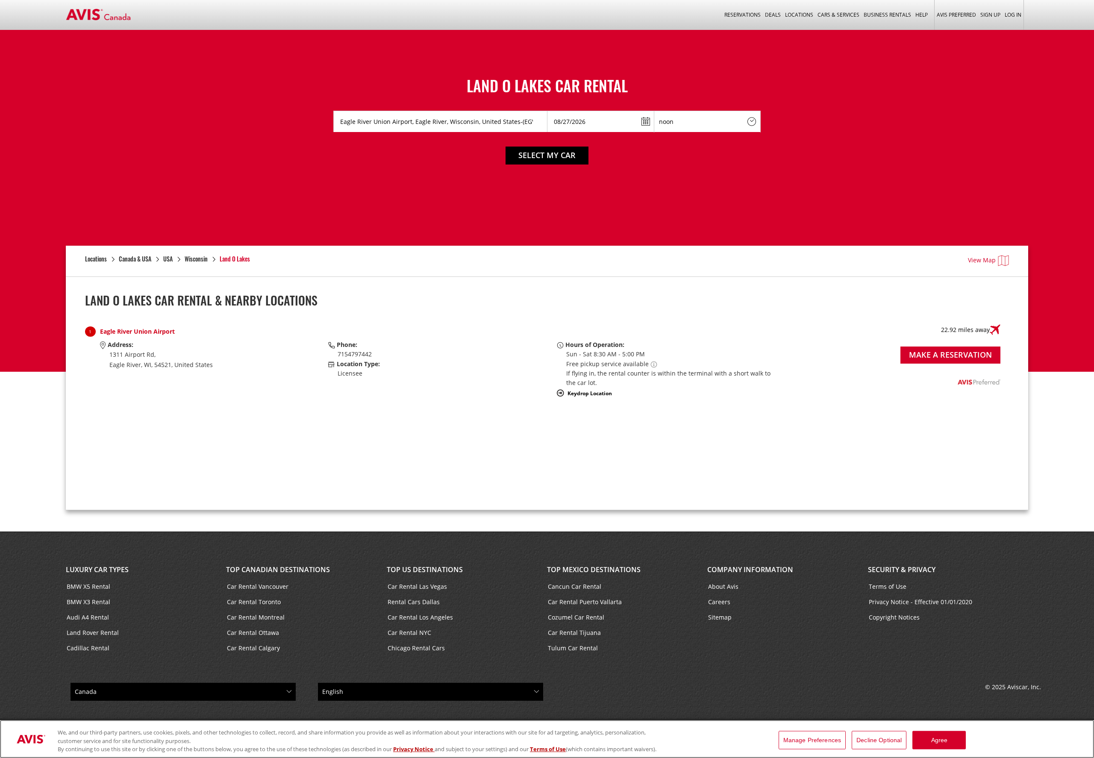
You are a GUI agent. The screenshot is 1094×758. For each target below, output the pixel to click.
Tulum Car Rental (573, 648)
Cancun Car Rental (574, 586)
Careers (719, 602)
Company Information (750, 569)
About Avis (723, 586)
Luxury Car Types (97, 569)
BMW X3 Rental (88, 602)
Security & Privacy (901, 569)
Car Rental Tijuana (574, 633)
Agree (939, 739)
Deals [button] (773, 14)
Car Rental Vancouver (257, 586)
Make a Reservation (950, 355)
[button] (653, 364)
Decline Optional (879, 739)
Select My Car (547, 155)
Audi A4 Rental (88, 617)
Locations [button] (799, 14)
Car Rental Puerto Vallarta (585, 602)
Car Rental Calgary (253, 648)
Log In (1013, 14)
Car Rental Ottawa (253, 633)
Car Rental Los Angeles (420, 617)
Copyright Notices (894, 617)
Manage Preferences (812, 739)
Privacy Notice (414, 749)
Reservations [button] (742, 14)
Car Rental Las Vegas (417, 586)
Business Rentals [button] (887, 14)
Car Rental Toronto (254, 602)
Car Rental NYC (409, 633)
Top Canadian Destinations (278, 569)
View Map (982, 260)
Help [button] (921, 14)
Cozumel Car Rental (576, 617)
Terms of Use (887, 586)
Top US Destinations (425, 569)
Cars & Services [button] (838, 14)
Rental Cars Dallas (414, 602)
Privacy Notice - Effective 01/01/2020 (920, 602)
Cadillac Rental (88, 648)
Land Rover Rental (93, 633)
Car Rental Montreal (256, 617)
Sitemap (720, 617)
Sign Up (990, 14)
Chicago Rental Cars (416, 648)
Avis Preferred (956, 14)
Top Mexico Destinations (594, 569)
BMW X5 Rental (88, 586)
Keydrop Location (590, 393)
